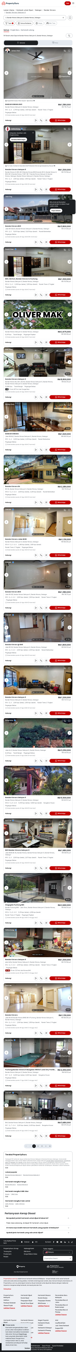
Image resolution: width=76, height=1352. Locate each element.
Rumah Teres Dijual (27, 1303)
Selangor (38, 10)
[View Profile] (12, 50)
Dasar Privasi (46, 1346)
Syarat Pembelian (57, 1346)
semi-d (7, 1162)
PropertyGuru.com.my (10, 1278)
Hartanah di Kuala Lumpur (43, 1324)
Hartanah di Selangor (45, 1328)
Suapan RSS (59, 1328)
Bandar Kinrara (49, 10)
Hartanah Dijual (26, 1295)
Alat (56, 1320)
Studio (7, 1194)
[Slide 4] (39, 221)
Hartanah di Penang (44, 1330)
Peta (56, 43)
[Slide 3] (36, 96)
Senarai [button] (22, 43)
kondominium (58, 1160)
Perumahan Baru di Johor (61, 1301)
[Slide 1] (33, 96)
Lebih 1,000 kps (20, 1204)
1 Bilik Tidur (14, 1194)
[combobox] (34, 17)
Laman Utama (9, 10)
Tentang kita (7, 1251)
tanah (20, 1162)
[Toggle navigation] (73, 3)
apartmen (67, 1160)
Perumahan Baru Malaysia (61, 1296)
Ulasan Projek (8, 1305)
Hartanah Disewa (44, 1295)
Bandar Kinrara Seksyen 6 (31, 1175)
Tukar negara (48, 1249)
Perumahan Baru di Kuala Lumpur (61, 1306)
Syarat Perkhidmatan (33, 1346)
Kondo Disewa (42, 1298)
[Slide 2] (34, 96)
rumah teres (50, 1160)
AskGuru (6, 1300)
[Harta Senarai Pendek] (69, 50)
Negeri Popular (43, 1320)
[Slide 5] (39, 96)
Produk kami (7, 1254)
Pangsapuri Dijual (26, 1300)
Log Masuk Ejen (60, 1323)
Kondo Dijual (25, 1298)
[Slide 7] (42, 161)
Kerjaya (6, 1256)
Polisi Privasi (23, 1334)
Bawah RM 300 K (22, 1184)
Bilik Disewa (42, 1303)
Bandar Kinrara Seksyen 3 (13, 1175)
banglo (13, 1162)
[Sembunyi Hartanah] (64, 50)
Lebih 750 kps (9, 1204)
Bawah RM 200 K (10, 1184)
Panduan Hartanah (10, 1303)
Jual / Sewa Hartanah (62, 1325)
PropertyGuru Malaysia (8, 1296)
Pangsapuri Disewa (44, 1300)
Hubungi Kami (29, 1248)
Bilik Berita (27, 1251)
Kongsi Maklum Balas (30, 1254)
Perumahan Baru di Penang (61, 1311)
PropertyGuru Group (11, 1248)
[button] (6, 30)
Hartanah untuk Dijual (24, 10)
